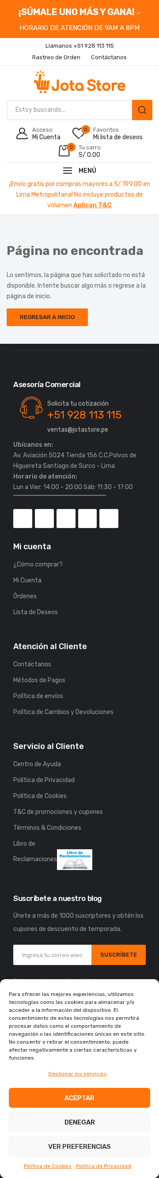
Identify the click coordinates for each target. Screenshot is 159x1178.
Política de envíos (38, 696)
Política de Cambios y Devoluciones (63, 712)
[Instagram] (44, 518)
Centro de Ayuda (37, 764)
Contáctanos (32, 664)
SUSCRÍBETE (118, 954)
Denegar (79, 1122)
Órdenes (25, 596)
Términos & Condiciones (47, 828)
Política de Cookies (48, 1166)
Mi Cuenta (27, 580)
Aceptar (79, 1098)
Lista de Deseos (35, 612)
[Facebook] (22, 518)
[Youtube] (87, 518)
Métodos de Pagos (39, 680)
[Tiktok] (66, 518)
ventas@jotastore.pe (77, 429)
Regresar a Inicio (47, 317)
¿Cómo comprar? (38, 564)
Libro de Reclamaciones (35, 851)
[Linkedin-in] (108, 518)
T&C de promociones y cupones (58, 812)
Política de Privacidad (103, 1166)
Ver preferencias (79, 1147)
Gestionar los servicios (77, 1074)
